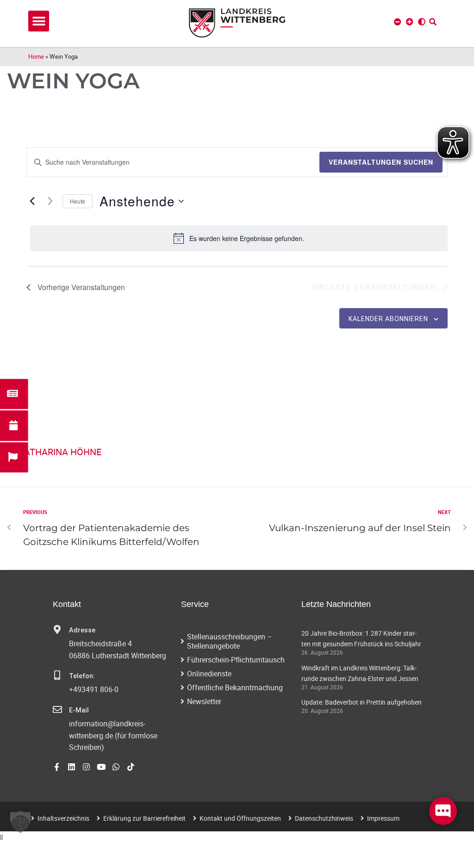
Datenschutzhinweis (324, 818)
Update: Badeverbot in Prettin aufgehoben (361, 702)
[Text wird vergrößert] (409, 21)
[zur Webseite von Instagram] (86, 767)
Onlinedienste (209, 674)
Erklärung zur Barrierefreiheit (144, 818)
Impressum (383, 818)
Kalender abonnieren (388, 318)
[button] (38, 21)
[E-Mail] (57, 709)
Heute (77, 201)
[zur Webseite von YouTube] (101, 767)
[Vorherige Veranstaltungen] (31, 201)
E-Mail (79, 710)
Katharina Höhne (59, 452)
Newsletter (204, 701)
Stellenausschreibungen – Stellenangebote (229, 641)
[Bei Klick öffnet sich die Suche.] (433, 21)
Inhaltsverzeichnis (63, 818)
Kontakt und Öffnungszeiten (240, 818)
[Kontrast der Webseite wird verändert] (421, 21)
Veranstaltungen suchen (381, 162)
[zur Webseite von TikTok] (131, 767)
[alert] (239, 238)
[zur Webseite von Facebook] (57, 767)
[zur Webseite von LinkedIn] (71, 767)
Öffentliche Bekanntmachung (235, 687)
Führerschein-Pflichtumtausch (236, 660)
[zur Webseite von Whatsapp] (116, 767)
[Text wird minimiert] (397, 21)
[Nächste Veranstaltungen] (50, 201)
